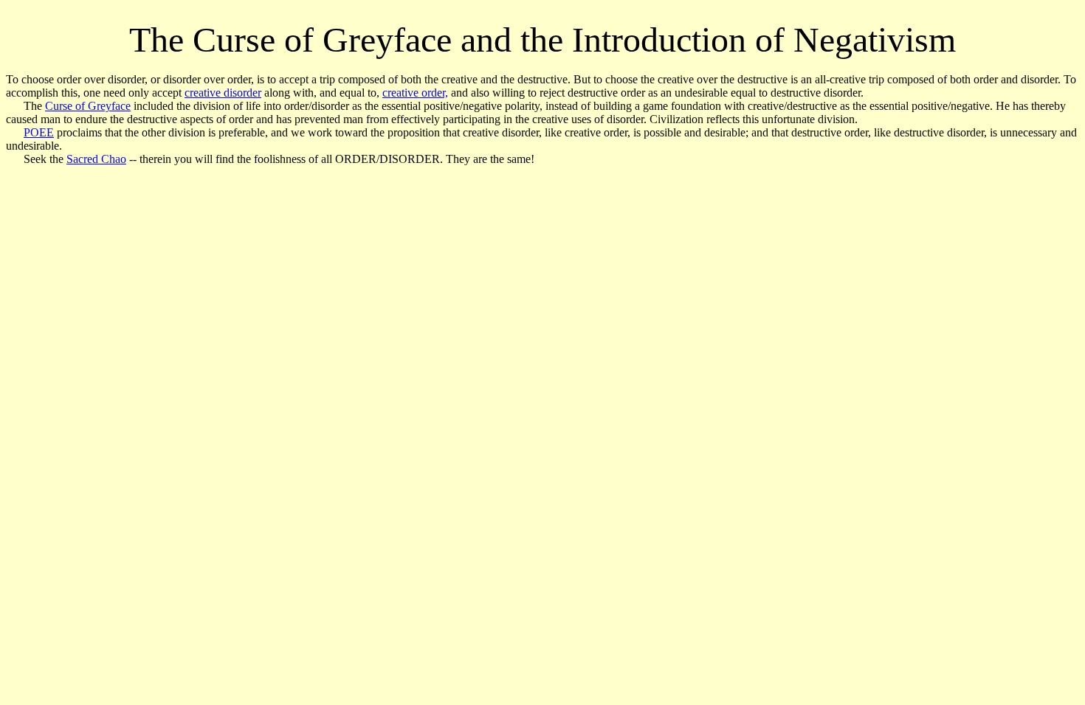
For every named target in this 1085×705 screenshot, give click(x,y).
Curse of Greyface (88, 106)
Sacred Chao (96, 159)
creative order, (415, 92)
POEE (39, 132)
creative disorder (223, 92)
